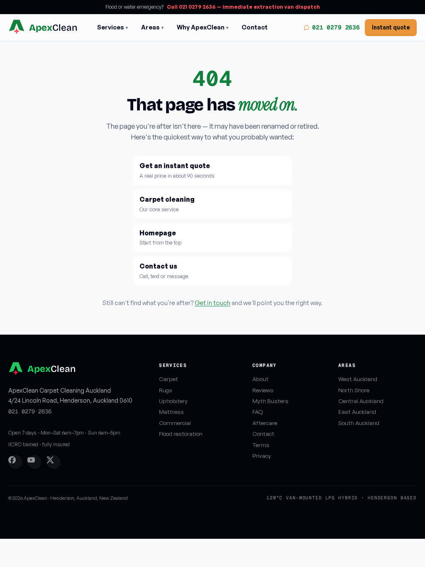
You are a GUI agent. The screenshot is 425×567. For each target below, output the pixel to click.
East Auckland (357, 411)
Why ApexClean (202, 27)
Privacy (261, 455)
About (260, 378)
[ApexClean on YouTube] (34, 462)
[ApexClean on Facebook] (15, 462)
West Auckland (357, 378)
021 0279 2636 (336, 27)
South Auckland (358, 422)
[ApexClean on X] (53, 462)
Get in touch (212, 303)
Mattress (171, 411)
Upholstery (173, 400)
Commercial (175, 422)
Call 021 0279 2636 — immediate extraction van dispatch (243, 7)
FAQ (257, 411)
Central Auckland (360, 400)
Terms (260, 444)
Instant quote (391, 27)
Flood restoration (181, 433)
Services (112, 27)
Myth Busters (270, 400)
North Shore (353, 389)
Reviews (263, 389)
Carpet (168, 378)
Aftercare (264, 422)
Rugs (165, 389)
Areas (152, 27)
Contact (255, 27)
